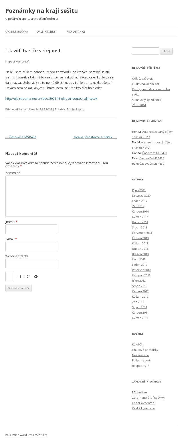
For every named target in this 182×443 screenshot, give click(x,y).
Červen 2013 (140, 238)
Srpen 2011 (139, 307)
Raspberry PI (140, 366)
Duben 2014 (140, 222)
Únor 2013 (139, 259)
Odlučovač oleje (143, 78)
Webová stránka (17, 256)
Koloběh (137, 344)
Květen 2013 (140, 243)
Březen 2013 (140, 254)
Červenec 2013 (142, 233)
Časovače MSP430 (20, 137)
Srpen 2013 (139, 227)
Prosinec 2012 (141, 270)
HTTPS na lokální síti (145, 84)
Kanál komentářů (143, 403)
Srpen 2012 (139, 286)
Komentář (12, 173)
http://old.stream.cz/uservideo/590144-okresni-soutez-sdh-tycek (51, 98)
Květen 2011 (140, 318)
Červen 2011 (140, 312)
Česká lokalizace (143, 408)
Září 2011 (138, 302)
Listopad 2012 (141, 275)
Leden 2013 (139, 265)
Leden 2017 (139, 201)
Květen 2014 (140, 217)
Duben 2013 (140, 249)
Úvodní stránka (16, 31)
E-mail (11, 239)
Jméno (11, 222)
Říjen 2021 (139, 190)
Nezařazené (140, 355)
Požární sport (76, 109)
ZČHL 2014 (139, 105)
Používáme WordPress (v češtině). (26, 435)
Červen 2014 (140, 211)
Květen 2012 (140, 297)
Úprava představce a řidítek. (95, 137)
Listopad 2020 (141, 195)
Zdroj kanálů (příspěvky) (148, 398)
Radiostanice (76, 31)
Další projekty (47, 31)
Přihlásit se (139, 392)
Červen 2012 (140, 291)
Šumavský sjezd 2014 (146, 100)
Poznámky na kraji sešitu (41, 11)
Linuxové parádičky (145, 350)
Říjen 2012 (139, 281)
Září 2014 (138, 206)
